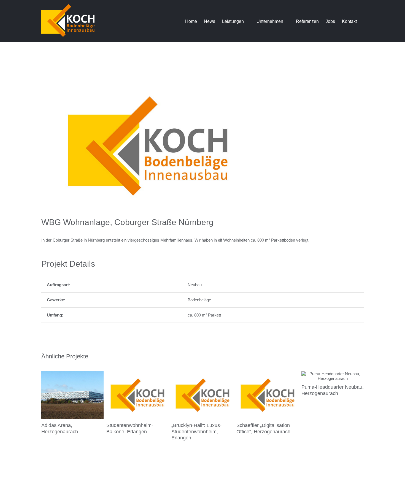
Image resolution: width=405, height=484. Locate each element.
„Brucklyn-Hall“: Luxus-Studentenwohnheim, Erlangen (196, 431)
